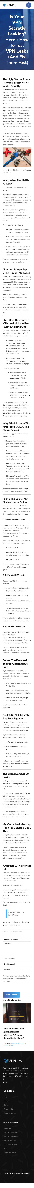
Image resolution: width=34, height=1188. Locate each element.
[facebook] (3, 1082)
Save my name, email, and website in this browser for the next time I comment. (16, 978)
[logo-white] (10, 4)
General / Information (18, 1043)
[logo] (13, 1059)
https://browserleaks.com (12, 413)
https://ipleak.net (17, 343)
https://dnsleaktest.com (15, 346)
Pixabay (16, 170)
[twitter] (6, 1082)
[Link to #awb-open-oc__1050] (28, 5)
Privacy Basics (8, 1045)
